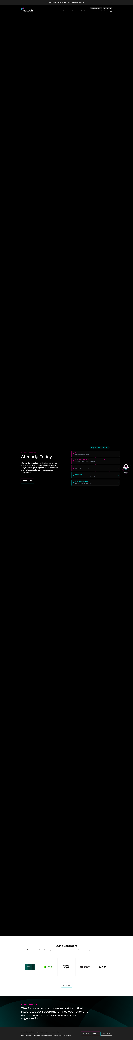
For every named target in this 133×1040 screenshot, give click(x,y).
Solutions (84, 11)
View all (66, 985)
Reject (96, 1033)
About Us (103, 11)
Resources (94, 11)
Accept (86, 1033)
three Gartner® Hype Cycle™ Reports (73, 2)
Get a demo (27, 481)
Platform (74, 11)
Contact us (107, 8)
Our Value (66, 11)
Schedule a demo (96, 8)
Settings (106, 1033)
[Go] (111, 11)
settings (68, 1035)
